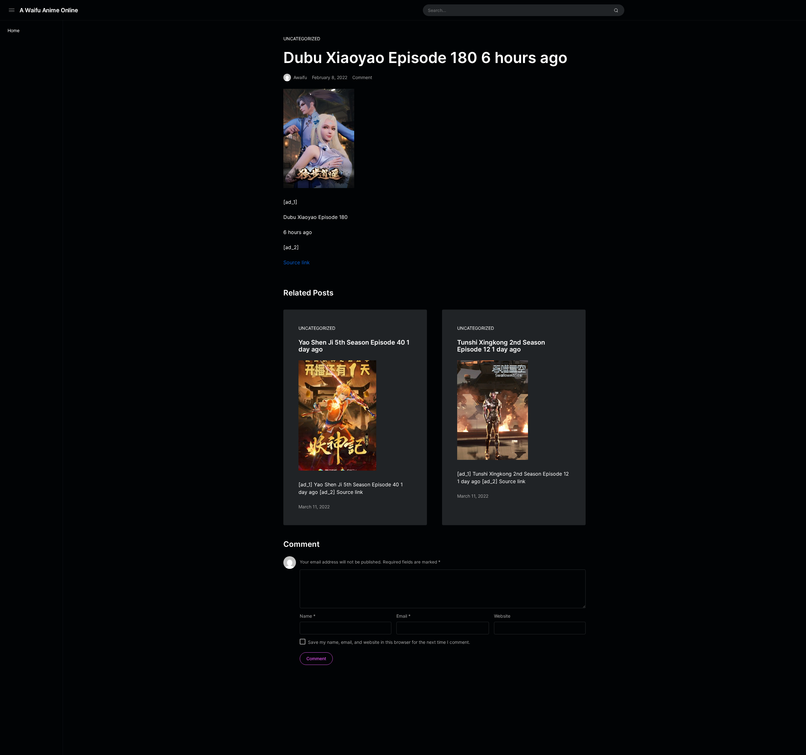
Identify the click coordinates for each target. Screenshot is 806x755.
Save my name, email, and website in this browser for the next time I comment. (389, 642)
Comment (362, 77)
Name (307, 616)
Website (502, 616)
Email (403, 616)
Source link (296, 262)
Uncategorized (301, 38)
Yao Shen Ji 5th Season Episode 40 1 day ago (354, 346)
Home (14, 30)
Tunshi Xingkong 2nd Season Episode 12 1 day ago (501, 346)
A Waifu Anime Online (49, 10)
